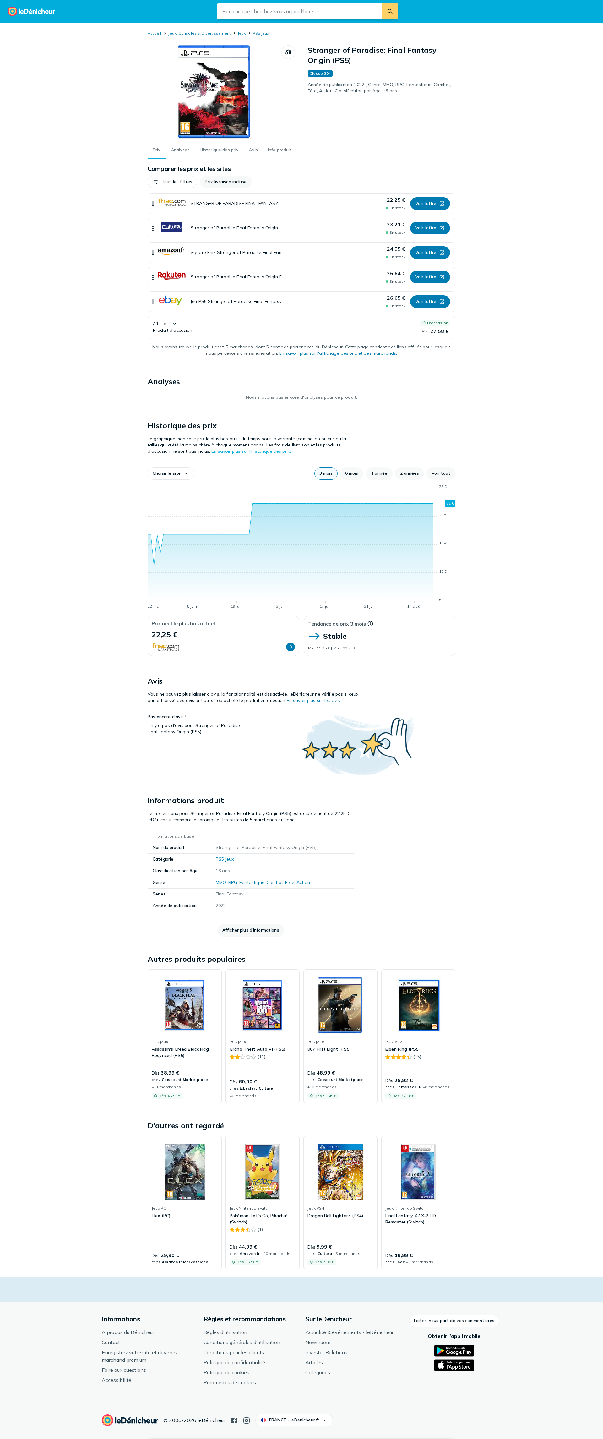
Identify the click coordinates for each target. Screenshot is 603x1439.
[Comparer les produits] (288, 52)
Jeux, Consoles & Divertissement (199, 33)
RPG (232, 882)
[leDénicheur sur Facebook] (234, 1420)
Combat (275, 882)
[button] (172, 182)
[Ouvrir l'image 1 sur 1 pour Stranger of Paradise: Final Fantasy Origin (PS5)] (214, 92)
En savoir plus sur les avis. (314, 700)
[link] (185, 1036)
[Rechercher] (390, 11)
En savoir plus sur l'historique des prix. (251, 451)
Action (303, 882)
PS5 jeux (261, 33)
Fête (289, 882)
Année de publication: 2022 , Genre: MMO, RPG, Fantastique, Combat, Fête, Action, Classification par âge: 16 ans (379, 88)
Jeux (242, 33)
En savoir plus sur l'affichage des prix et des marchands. (338, 353)
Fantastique (251, 882)
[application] (301, 547)
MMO (221, 882)
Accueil (154, 33)
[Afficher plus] (153, 203)
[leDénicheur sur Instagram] (246, 1420)
